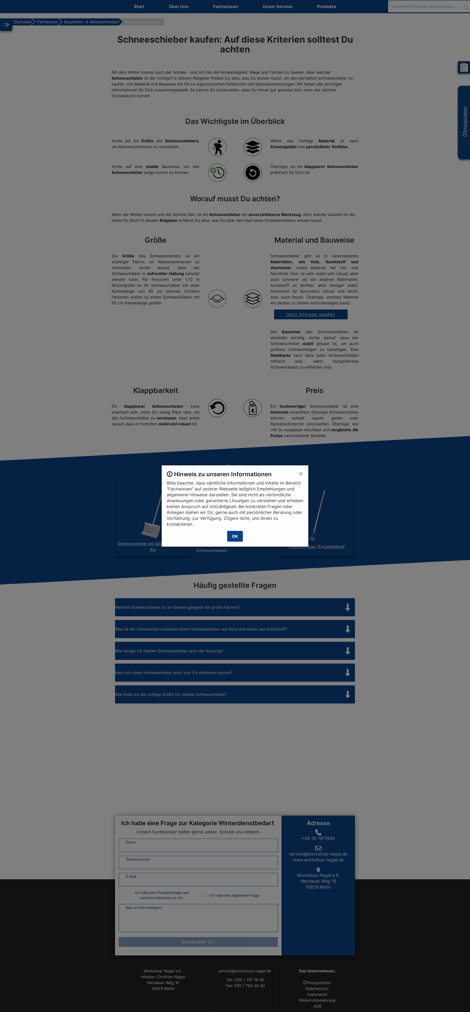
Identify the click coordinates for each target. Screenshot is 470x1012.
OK (235, 536)
